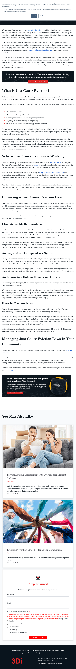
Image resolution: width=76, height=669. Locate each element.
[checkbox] (38, 627)
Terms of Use (41, 660)
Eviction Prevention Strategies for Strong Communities (34, 549)
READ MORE (12, 494)
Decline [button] (42, 16)
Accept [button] (34, 16)
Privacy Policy (62, 619)
